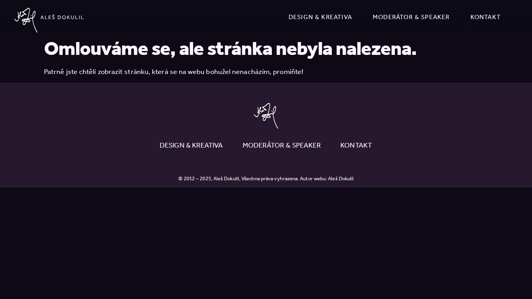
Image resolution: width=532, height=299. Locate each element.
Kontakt (485, 17)
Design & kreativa (320, 17)
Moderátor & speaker (411, 17)
